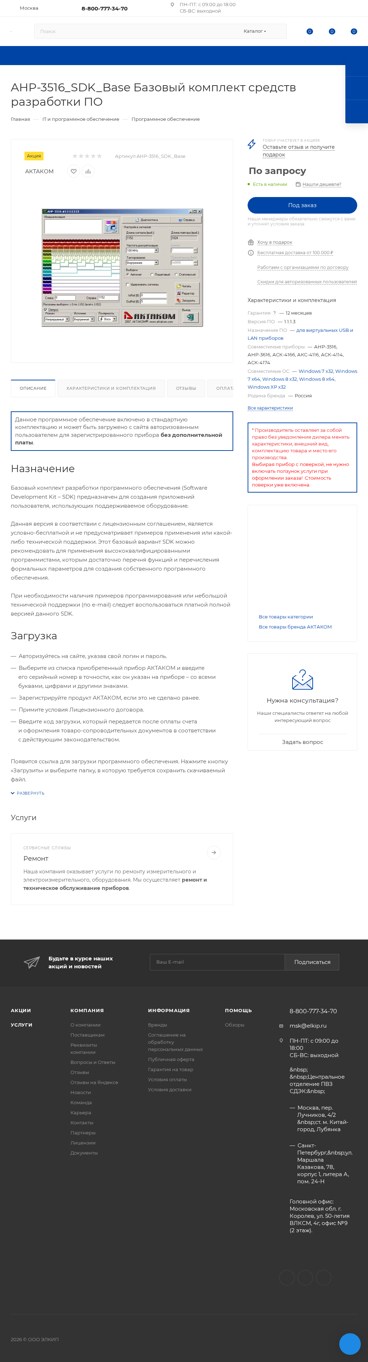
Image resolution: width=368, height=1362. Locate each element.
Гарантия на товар (170, 1069)
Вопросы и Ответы (92, 1062)
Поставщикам (87, 1035)
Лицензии (83, 1143)
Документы (84, 1153)
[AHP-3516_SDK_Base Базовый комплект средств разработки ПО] (122, 267)
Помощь (238, 1010)
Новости (80, 1092)
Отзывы (186, 388)
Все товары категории (286, 617)
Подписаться (312, 962)
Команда (81, 1102)
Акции (21, 1010)
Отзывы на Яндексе (94, 1082)
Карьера (80, 1112)
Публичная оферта (171, 1059)
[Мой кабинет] (354, 9)
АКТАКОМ (39, 171)
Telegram (323, 1277)
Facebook (305, 1277)
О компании (85, 1025)
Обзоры (234, 1025)
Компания (87, 1010)
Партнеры (83, 1132)
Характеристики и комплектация (111, 388)
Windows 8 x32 (279, 379)
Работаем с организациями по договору (303, 267)
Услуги (22, 1025)
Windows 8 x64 (317, 379)
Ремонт (36, 859)
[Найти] (278, 31)
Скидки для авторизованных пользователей (307, 281)
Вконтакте (287, 1277)
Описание (33, 388)
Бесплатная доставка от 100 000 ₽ (295, 252)
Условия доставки (170, 1089)
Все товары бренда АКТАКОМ (295, 627)
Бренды (157, 1025)
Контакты (81, 1122)
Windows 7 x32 (316, 371)
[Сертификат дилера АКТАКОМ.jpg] (302, 561)
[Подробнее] (214, 852)
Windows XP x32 (267, 387)
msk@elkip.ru (308, 1025)
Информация (169, 1010)
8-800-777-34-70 (105, 8)
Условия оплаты (167, 1079)
